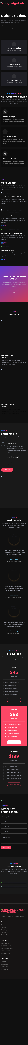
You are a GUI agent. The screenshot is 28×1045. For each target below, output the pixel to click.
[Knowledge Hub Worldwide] (14, 4)
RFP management (6, 953)
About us (3, 925)
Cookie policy (5, 964)
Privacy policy (5, 967)
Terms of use (4, 969)
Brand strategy (5, 943)
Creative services (6, 946)
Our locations (5, 935)
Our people (4, 927)
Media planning (5, 951)
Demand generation (6, 948)
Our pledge (4, 930)
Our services (4, 932)
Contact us (4, 961)
